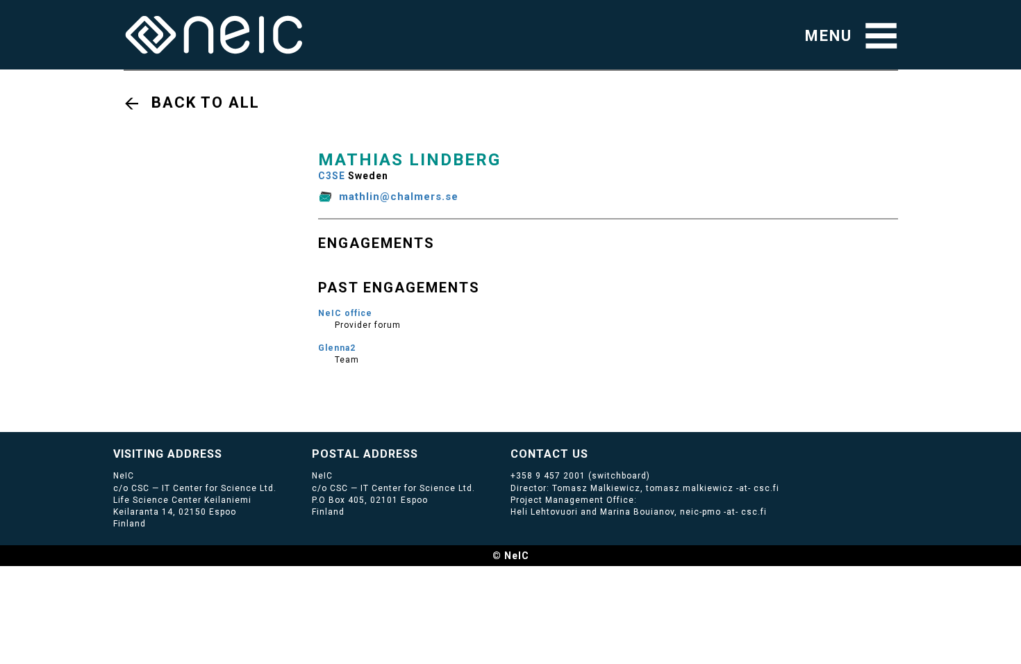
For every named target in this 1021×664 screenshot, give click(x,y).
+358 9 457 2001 (548, 476)
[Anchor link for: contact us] (594, 452)
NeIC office (345, 313)
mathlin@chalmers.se (398, 196)
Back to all (205, 102)
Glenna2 (337, 348)
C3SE (331, 175)
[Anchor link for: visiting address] (228, 452)
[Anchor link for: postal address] (424, 452)
